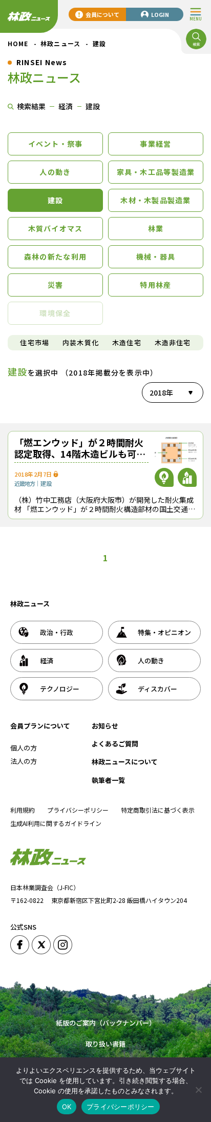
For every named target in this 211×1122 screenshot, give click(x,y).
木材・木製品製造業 (155, 200)
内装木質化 (80, 342)
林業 (156, 228)
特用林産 (155, 285)
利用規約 (22, 809)
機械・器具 (155, 256)
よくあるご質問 (115, 744)
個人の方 (23, 748)
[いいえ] (198, 1090)
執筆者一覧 (108, 780)
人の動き (55, 172)
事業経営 (155, 144)
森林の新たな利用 (55, 256)
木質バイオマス (55, 228)
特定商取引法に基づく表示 (158, 809)
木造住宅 (126, 342)
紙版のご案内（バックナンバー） (106, 1023)
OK (67, 1107)
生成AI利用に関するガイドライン (55, 823)
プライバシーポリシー (78, 809)
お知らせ (105, 726)
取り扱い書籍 (105, 1044)
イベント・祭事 (55, 144)
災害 (56, 285)
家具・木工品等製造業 (156, 172)
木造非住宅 (173, 342)
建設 (56, 200)
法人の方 (23, 761)
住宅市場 (34, 342)
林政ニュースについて (125, 761)
